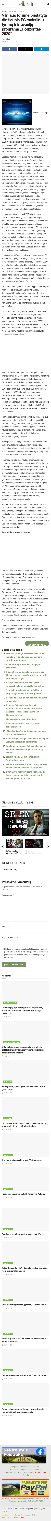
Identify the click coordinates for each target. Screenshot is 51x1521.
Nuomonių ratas (26, 1466)
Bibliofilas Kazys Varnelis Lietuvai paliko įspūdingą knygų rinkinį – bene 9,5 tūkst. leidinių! (24, 1124)
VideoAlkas (18, 1472)
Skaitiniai (8, 1472)
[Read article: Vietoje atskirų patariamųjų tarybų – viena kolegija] (25, 1290)
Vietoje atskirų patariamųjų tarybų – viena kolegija (24, 1304)
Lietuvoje (21, 11)
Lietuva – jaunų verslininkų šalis (21, 719)
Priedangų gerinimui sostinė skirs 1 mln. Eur (22, 1234)
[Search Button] (48, 4)
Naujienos (12, 11)
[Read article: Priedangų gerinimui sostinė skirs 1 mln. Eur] (25, 1219)
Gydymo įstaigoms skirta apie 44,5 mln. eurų (21, 1159)
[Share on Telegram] (41, 49)
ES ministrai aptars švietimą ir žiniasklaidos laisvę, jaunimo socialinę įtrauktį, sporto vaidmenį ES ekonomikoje (26, 775)
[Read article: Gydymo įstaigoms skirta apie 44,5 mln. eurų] (25, 1145)
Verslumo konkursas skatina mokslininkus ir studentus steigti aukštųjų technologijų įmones (27, 749)
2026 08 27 (7, 1016)
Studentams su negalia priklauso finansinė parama (25, 1375)
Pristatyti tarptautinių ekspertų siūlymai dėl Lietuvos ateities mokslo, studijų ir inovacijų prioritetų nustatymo (26, 675)
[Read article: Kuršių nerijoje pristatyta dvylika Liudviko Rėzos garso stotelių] (25, 1072)
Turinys (34, 1515)
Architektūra (10, 1003)
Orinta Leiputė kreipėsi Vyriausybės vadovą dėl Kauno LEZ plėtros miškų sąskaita (23, 1410)
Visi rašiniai (28, 1472)
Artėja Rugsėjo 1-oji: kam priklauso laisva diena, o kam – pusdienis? (24, 1340)
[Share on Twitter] (25, 49)
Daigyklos (12, 1501)
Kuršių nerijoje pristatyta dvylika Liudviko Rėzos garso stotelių (23, 1088)
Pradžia (4, 11)
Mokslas (38, 1469)
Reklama (27, 1515)
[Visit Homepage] (25, 3)
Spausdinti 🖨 (37, 645)
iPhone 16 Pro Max (41, 1498)
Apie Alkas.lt (6, 1517)
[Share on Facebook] (9, 49)
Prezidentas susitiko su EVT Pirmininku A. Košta (23, 1193)
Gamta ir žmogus (11, 1042)
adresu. (32, 637)
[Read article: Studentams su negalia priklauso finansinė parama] (25, 1361)
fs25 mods (15, 1498)
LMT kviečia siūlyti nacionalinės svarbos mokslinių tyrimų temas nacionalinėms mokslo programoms (25, 657)
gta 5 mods (22, 1501)
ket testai (6, 1498)
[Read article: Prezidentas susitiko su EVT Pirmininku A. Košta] (25, 1179)
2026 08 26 (7, 1163)
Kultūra (7, 1118)
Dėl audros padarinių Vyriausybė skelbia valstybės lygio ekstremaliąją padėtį (24, 1269)
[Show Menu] (3, 4)
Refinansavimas (26, 1498)
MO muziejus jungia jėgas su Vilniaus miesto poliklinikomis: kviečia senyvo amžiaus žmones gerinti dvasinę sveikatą (23, 1050)
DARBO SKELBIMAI (35, 1501)
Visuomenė (14, 1469)
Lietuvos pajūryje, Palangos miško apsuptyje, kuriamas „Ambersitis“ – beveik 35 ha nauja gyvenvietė (22, 1010)
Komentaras (8, 895)
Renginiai (18, 1515)
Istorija (7, 1082)
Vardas (5, 926)
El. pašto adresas (10, 937)
